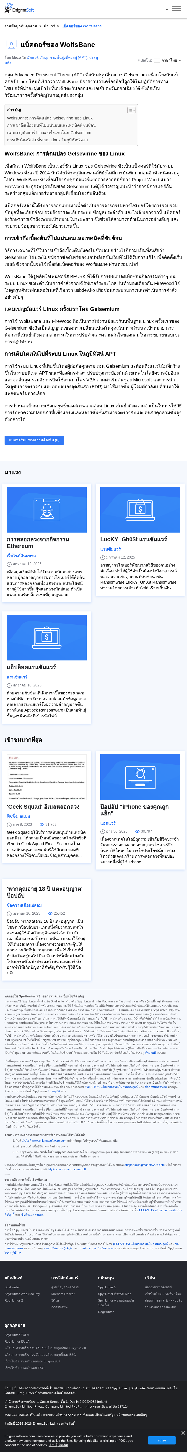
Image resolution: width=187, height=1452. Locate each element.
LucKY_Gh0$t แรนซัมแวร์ (133, 539)
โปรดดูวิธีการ (13, 1252)
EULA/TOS (92, 1087)
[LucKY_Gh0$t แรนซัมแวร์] (140, 510)
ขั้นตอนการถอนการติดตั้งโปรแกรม (39, 1388)
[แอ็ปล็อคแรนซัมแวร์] (47, 637)
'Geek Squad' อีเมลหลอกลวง (43, 807)
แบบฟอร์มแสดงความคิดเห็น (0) (34, 440)
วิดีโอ (55, 1300)
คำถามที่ (150, 1052)
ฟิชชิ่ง (12, 816)
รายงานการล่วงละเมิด (160, 1307)
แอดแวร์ (108, 823)
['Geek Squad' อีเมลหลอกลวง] (47, 777)
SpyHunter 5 (107, 1287)
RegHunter (106, 1312)
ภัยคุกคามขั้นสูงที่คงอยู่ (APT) (63, 58)
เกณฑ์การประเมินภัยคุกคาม (96, 1248)
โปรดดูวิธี (54, 1091)
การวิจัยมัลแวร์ (64, 1278)
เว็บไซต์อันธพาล (21, 556)
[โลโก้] (19, 9)
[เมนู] (176, 9)
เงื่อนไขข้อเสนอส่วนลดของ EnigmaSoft (32, 1361)
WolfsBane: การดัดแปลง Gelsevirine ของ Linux (50, 118)
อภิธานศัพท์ (59, 1307)
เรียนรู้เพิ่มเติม (58, 1445)
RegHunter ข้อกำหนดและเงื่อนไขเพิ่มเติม (47, 1393)
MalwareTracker (63, 1294)
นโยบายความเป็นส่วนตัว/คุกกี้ (119, 1087)
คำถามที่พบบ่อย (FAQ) (58, 1248)
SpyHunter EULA (17, 1335)
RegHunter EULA (17, 1341)
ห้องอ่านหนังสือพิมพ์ (158, 1287)
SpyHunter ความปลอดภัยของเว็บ (116, 1303)
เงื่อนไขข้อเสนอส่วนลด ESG (24, 1368)
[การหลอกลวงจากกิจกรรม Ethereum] (47, 510)
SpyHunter (12, 1287)
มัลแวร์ (49, 26)
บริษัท (150, 1278)
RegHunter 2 (14, 1300)
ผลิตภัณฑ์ (13, 1278)
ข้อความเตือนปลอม (24, 905)
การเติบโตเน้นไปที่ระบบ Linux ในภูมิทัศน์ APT (48, 140)
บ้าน (8, 1388)
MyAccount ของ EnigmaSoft (67, 1169)
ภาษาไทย (167, 9)
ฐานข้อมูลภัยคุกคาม (21, 26)
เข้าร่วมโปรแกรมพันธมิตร (163, 1294)
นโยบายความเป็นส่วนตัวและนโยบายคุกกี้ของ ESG (40, 1354)
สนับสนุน (106, 1278)
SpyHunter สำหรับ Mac (114, 1294)
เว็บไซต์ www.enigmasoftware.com (44, 1140)
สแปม (25, 816)
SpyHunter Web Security (22, 1294)
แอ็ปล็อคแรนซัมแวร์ (31, 667)
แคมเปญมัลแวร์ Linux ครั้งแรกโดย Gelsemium (49, 132)
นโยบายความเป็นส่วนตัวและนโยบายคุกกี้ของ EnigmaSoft (45, 1348)
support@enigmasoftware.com (145, 1165)
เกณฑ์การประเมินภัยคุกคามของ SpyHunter (97, 1388)
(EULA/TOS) (121, 1244)
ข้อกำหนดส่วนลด (156, 1087)
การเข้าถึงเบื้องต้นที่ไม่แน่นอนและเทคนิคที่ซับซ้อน (51, 125)
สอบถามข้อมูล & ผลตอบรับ (163, 1300)
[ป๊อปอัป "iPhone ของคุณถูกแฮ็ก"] (140, 777)
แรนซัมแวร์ (110, 549)
